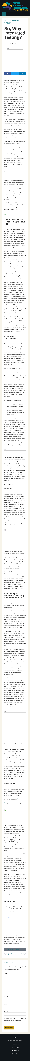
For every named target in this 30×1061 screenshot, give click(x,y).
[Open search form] (27, 14)
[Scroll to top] (27, 1058)
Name (6, 997)
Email (6, 1004)
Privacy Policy (16, 1053)
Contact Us (15, 1050)
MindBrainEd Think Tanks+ (15, 1040)
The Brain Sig (15, 1044)
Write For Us (15, 1047)
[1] (17, 798)
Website (6, 1011)
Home (15, 1037)
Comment (7, 973)
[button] (8, 73)
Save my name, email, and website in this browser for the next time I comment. (15, 1021)
